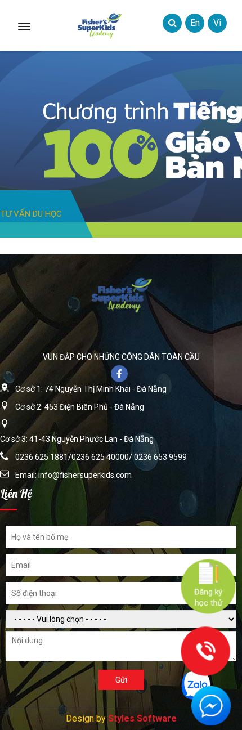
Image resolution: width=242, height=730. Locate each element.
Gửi (121, 679)
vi (217, 22)
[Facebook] (121, 374)
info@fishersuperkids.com (85, 475)
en (195, 22)
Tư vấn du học (31, 214)
